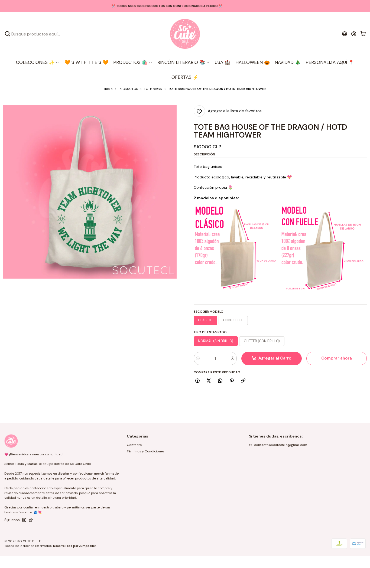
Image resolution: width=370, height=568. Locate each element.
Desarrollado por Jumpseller (74, 546)
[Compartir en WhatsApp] (220, 381)
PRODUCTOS (128, 89)
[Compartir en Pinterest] (232, 381)
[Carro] (363, 33)
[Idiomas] (344, 34)
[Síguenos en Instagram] (24, 520)
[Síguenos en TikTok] (31, 520)
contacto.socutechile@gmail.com (280, 445)
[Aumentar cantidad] (232, 358)
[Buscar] (7, 33)
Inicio (108, 89)
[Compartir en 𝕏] (209, 381)
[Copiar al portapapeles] (243, 381)
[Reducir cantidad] (198, 358)
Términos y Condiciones (145, 451)
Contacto (134, 445)
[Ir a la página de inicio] (185, 34)
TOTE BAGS (153, 89)
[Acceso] (354, 34)
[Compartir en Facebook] (198, 381)
